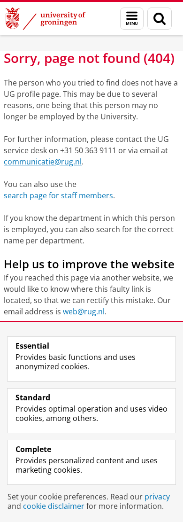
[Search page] (159, 18)
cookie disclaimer (53, 506)
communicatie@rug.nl (43, 161)
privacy (157, 496)
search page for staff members (58, 195)
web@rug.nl (84, 311)
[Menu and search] (131, 18)
